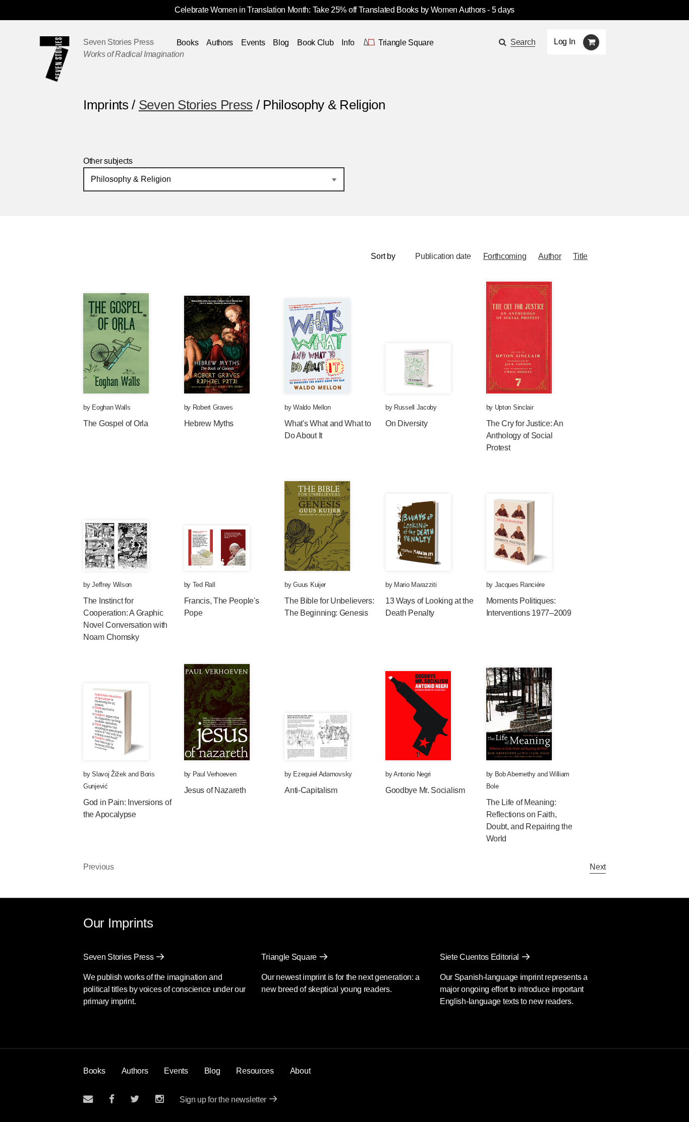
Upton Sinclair (514, 407)
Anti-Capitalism (310, 790)
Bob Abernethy (515, 774)
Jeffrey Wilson (112, 584)
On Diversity (406, 423)
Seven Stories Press (118, 42)
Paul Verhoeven (215, 774)
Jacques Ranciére (520, 584)
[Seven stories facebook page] (111, 1099)
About (300, 1071)
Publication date (443, 256)
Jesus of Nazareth (215, 790)
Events (253, 42)
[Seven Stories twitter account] (134, 1099)
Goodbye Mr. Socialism (425, 790)
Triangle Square (289, 957)
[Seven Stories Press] (54, 59)
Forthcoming (505, 256)
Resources (254, 1071)
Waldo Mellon (311, 407)
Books (94, 1071)
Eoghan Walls (111, 407)
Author (549, 256)
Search (522, 42)
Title (580, 256)
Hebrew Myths (209, 423)
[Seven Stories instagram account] (159, 1099)
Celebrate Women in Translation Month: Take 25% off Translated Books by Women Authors (330, 10)
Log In (564, 41)
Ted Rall (204, 584)
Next (598, 867)
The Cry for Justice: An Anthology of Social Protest (524, 435)
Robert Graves (213, 407)
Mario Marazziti (415, 584)
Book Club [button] (315, 42)
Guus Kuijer (309, 584)
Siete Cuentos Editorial (479, 957)
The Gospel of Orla (115, 423)
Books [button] (188, 42)
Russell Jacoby (415, 407)
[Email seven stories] (88, 1099)
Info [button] (347, 42)
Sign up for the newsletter (223, 1099)
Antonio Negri (412, 774)
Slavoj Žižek (109, 774)
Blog (281, 42)
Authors (219, 42)
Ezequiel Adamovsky (322, 774)
